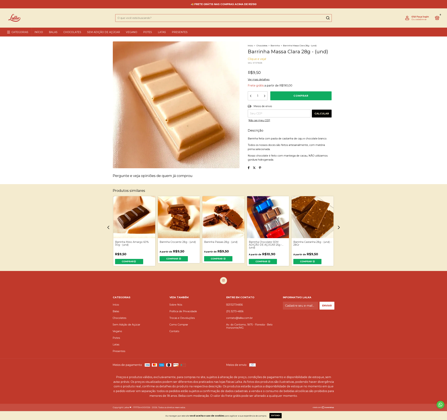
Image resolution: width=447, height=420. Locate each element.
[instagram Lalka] (223, 280)
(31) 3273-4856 (234, 311)
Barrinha (275, 45)
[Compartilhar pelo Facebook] (249, 167)
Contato (174, 331)
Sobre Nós (175, 304)
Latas (162, 32)
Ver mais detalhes (258, 79)
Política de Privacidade (183, 311)
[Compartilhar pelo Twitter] (254, 167)
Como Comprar (178, 324)
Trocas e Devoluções (182, 318)
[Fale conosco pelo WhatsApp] (440, 405)
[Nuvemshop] (323, 407)
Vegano (131, 32)
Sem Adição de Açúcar (103, 32)
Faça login (423, 16)
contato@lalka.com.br (239, 318)
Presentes (180, 32)
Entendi (275, 415)
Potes (147, 32)
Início (38, 32)
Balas (53, 32)
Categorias (20, 32)
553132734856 (234, 304)
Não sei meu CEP (259, 120)
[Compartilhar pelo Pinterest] (260, 167)
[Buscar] (328, 18)
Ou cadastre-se (418, 19)
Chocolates (72, 32)
